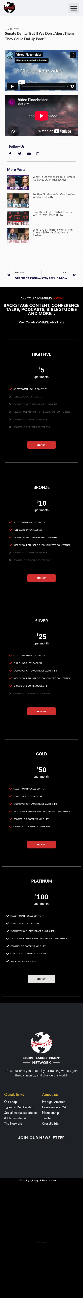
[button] (73, 8)
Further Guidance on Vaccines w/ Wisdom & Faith (54, 195)
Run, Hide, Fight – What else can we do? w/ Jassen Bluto (53, 213)
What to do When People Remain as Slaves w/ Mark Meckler (54, 178)
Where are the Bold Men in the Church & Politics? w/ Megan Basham (53, 232)
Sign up (41, 444)
